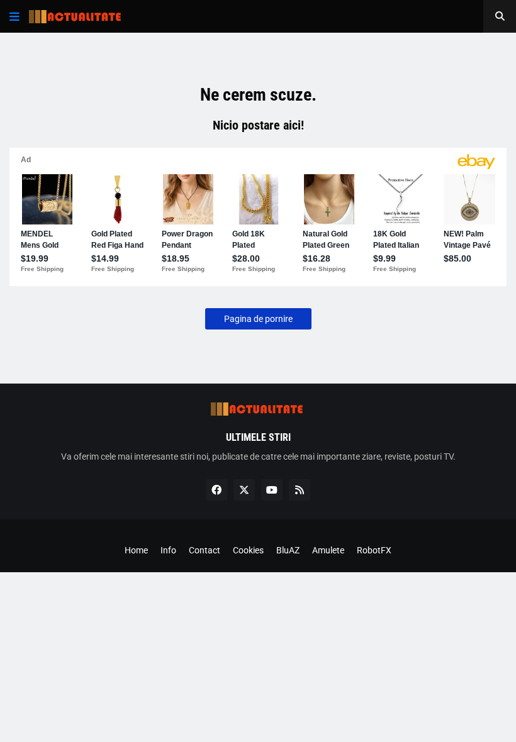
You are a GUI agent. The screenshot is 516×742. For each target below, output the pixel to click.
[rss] (299, 490)
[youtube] (272, 490)
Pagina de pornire (258, 319)
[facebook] (216, 490)
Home (136, 550)
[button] (14, 16)
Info (168, 550)
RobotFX (374, 550)
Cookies (248, 550)
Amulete (328, 550)
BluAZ (288, 550)
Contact (204, 550)
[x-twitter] (244, 490)
